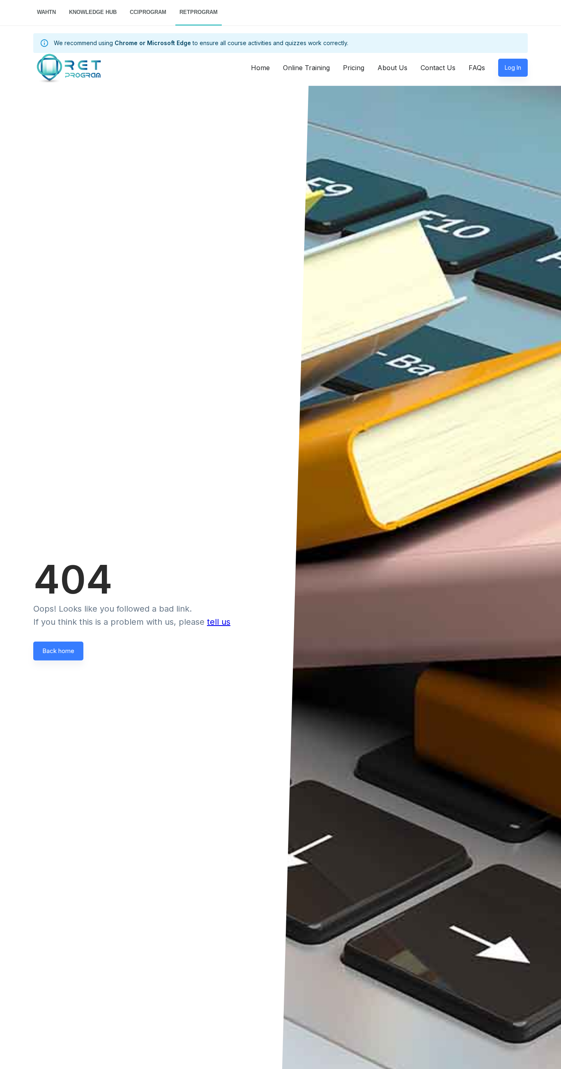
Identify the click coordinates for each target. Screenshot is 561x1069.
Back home (58, 651)
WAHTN (46, 12)
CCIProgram (148, 12)
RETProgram (198, 12)
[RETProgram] (58, 67)
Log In (513, 67)
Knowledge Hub (93, 12)
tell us (218, 622)
